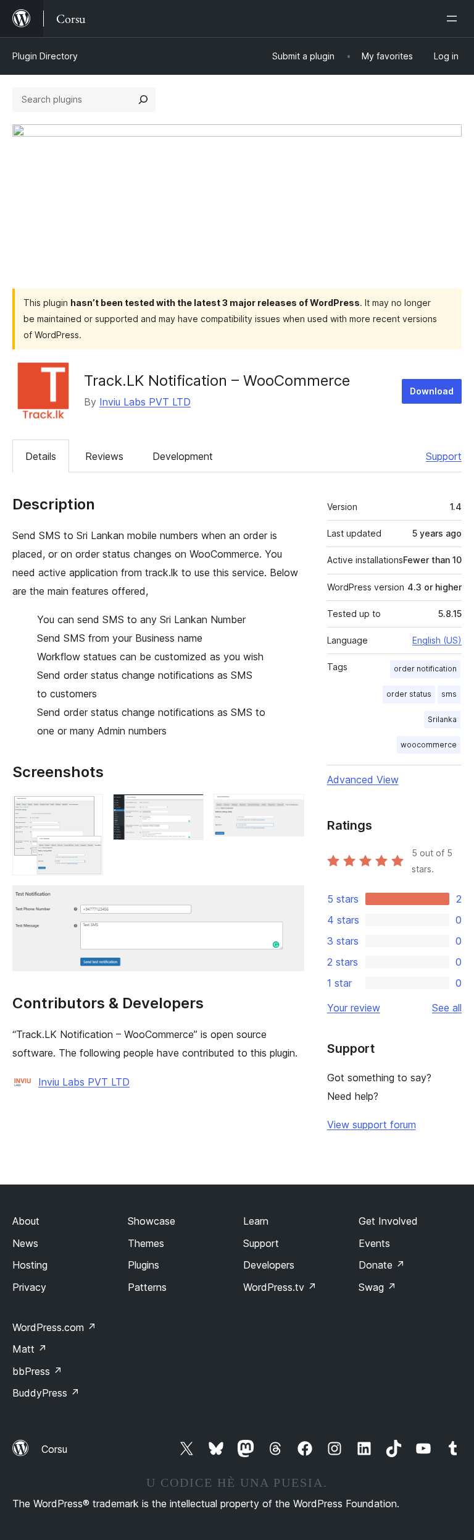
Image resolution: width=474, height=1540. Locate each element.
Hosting (30, 1265)
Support (444, 456)
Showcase (151, 1221)
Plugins (143, 1265)
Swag (377, 1287)
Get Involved (388, 1221)
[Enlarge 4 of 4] (287, 902)
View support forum (371, 1124)
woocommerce (429, 744)
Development (182, 456)
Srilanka (442, 719)
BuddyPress (46, 1393)
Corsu (54, 1449)
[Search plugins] (143, 99)
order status (408, 694)
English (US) (437, 640)
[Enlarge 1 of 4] (86, 810)
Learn (255, 1221)
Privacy (29, 1287)
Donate (382, 1265)
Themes (146, 1243)
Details (40, 456)
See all (447, 1008)
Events (374, 1243)
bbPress (37, 1371)
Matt (29, 1349)
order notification (425, 668)
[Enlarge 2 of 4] (187, 810)
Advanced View (363, 779)
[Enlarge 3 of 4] (287, 810)
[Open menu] (454, 18)
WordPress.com (54, 1327)
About (26, 1221)
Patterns (147, 1287)
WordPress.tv (280, 1287)
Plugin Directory (45, 56)
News (25, 1243)
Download (432, 391)
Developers (268, 1265)
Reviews (104, 456)
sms (449, 694)
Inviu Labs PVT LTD (145, 402)
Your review (353, 1008)
